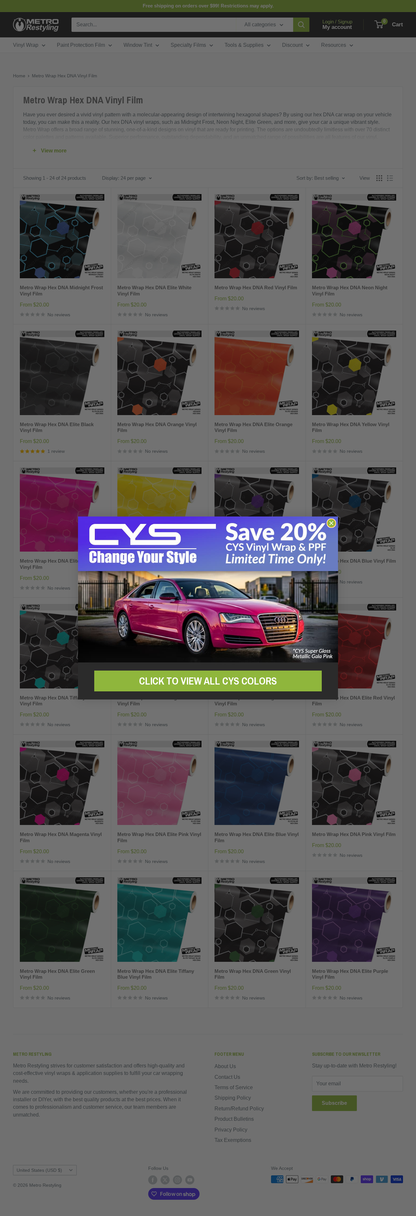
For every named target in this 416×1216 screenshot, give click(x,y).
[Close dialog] (331, 523)
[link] (208, 589)
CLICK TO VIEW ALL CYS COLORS (208, 681)
